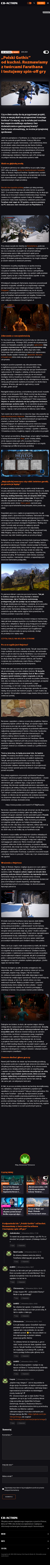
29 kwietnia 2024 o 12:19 (33, 1252)
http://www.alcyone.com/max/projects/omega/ (28, 1419)
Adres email (7, 1476)
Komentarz (7, 1435)
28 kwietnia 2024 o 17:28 (30, 1233)
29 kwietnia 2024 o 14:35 (25, 1379)
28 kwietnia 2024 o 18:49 (34, 1288)
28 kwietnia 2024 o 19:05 (29, 1361)
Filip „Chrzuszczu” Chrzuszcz (25, 1165)
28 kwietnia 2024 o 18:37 (25, 1267)
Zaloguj (41, 3)
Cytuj (13, 1245)
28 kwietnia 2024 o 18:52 (29, 1304)
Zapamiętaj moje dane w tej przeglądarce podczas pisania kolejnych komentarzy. (24, 1489)
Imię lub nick (7, 1465)
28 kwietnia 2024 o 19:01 (34, 1321)
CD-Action (6, 52)
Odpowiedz (22, 1245)
